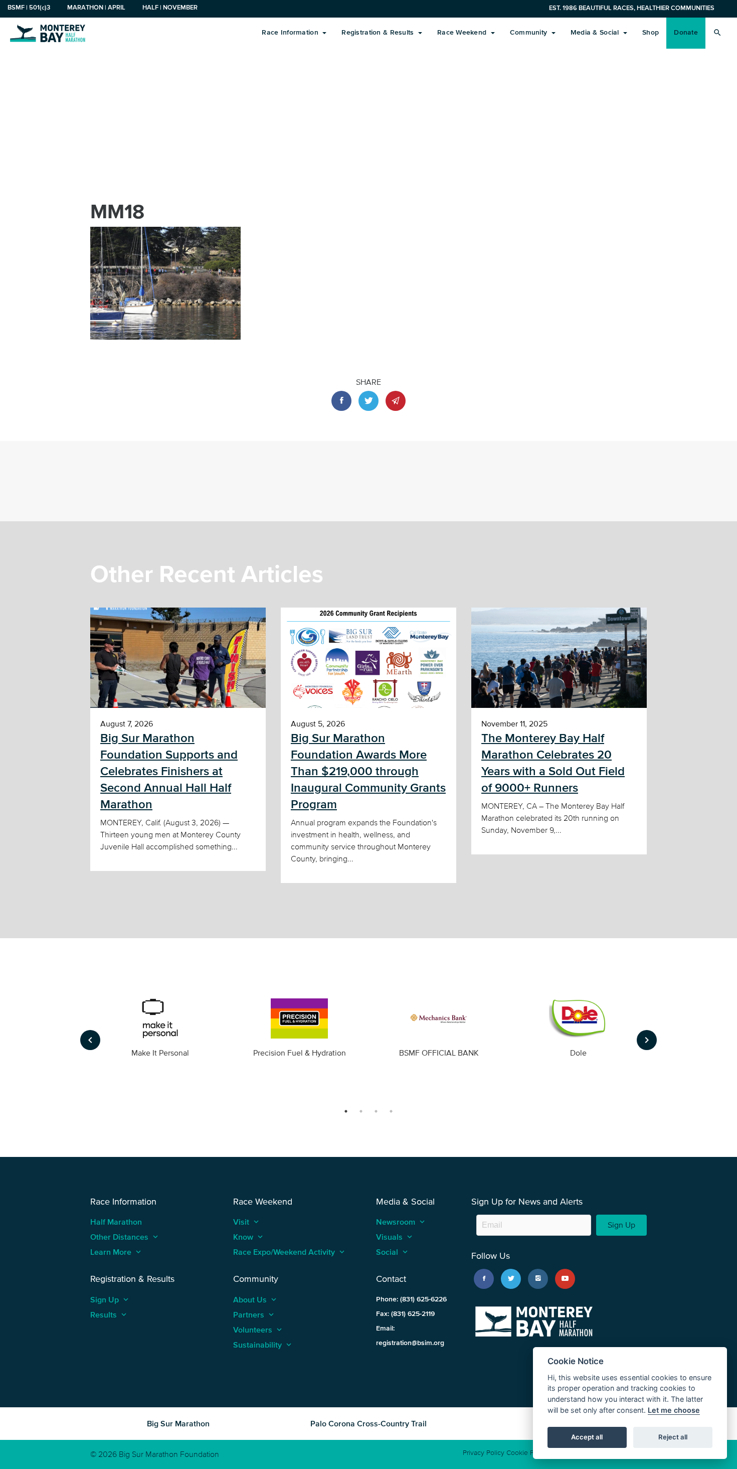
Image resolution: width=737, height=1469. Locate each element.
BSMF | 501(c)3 (29, 7)
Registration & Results (378, 32)
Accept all (587, 1437)
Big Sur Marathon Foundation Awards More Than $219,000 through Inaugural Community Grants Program (368, 771)
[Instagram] (538, 1279)
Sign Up (621, 1225)
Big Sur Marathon (178, 1423)
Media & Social (596, 32)
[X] (511, 1279)
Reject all (672, 1437)
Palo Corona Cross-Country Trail (368, 1423)
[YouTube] (565, 1279)
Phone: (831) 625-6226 (411, 1299)
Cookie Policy (527, 1452)
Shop (650, 32)
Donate (686, 32)
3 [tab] (376, 1111)
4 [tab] (391, 1111)
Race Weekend (463, 32)
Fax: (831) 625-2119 (405, 1313)
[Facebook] (484, 1279)
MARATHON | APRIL (96, 7)
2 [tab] (361, 1111)
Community (529, 32)
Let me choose (674, 1410)
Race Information (291, 32)
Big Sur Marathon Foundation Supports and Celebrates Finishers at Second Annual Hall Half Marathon (169, 771)
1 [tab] (346, 1111)
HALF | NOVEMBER (170, 7)
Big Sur (48, 33)
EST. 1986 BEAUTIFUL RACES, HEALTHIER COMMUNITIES (631, 8)
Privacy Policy (483, 1452)
